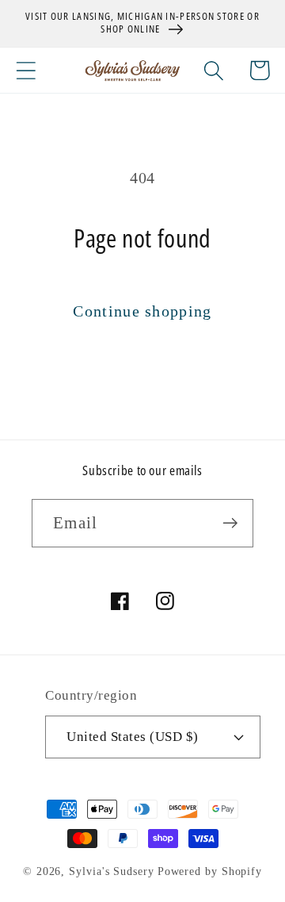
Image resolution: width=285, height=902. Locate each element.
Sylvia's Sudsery (111, 871)
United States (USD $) (132, 736)
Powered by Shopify (210, 871)
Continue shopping (142, 311)
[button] (25, 70)
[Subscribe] (230, 523)
